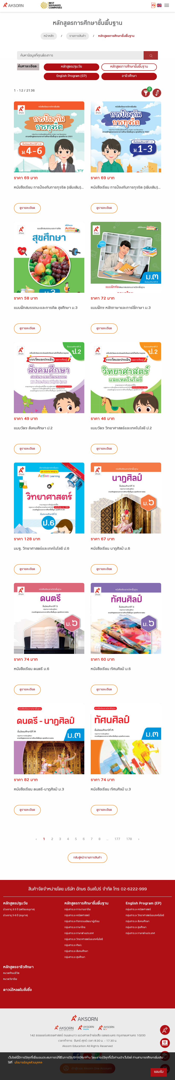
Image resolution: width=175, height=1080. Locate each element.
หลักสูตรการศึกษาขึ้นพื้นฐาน (86, 904)
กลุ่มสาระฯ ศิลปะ (73, 945)
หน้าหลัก (49, 36)
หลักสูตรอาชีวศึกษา (18, 967)
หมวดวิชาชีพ (10, 979)
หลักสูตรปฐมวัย (15, 904)
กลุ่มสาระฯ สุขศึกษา (74, 957)
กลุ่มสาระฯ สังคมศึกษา (76, 951)
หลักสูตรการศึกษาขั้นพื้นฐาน (129, 67)
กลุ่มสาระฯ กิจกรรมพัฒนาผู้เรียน (81, 922)
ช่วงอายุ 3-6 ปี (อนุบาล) (15, 916)
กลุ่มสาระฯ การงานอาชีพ (77, 910)
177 (117, 839)
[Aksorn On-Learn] (165, 1043)
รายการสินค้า (77, 36)
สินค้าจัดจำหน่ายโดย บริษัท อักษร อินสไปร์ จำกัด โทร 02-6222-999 (87, 890)
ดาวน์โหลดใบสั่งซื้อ (17, 990)
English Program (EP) (71, 76)
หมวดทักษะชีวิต (11, 973)
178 (129, 839)
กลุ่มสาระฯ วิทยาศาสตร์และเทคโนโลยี (83, 940)
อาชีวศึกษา (129, 76)
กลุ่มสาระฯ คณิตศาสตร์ (77, 916)
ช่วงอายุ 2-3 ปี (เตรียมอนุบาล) (19, 910)
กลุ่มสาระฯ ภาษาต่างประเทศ (79, 934)
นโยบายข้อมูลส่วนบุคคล (28, 1063)
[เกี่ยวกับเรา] (165, 1030)
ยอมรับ (158, 1072)
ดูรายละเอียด (27, 208)
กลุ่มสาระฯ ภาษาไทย (74, 928)
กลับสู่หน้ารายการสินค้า (87, 858)
